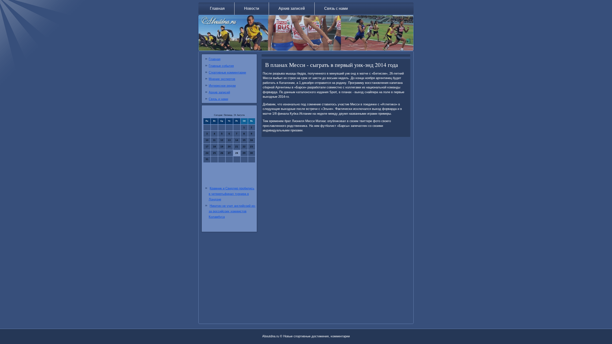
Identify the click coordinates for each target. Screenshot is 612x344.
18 (214, 146)
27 (229, 153)
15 (244, 140)
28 (236, 153)
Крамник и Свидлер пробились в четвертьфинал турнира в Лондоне (231, 194)
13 (229, 140)
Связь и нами (218, 99)
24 (207, 153)
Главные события (221, 66)
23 (251, 146)
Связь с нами (336, 8)
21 (236, 146)
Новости (251, 8)
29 (244, 153)
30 (251, 153)
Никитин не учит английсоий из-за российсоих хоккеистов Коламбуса (232, 211)
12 (221, 140)
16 (251, 140)
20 (229, 146)
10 (207, 140)
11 (214, 140)
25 (214, 153)
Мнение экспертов (222, 79)
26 (221, 153)
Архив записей (292, 8)
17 (207, 146)
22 (244, 146)
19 (221, 146)
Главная (217, 8)
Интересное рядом (222, 85)
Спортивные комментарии (227, 72)
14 (236, 140)
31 (207, 159)
